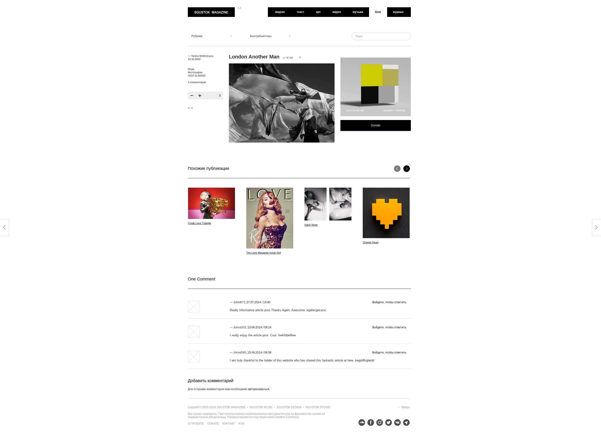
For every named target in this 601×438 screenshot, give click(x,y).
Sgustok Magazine (200, 9)
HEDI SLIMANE (197, 75)
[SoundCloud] (360, 422)
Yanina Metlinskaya (202, 55)
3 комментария (197, 82)
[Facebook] (369, 422)
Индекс (280, 12)
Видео (336, 12)
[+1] (200, 96)
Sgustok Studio (317, 407)
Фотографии (195, 72)
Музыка (358, 12)
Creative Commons (286, 417)
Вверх (406, 407)
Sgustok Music (261, 407)
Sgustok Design (289, 407)
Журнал (398, 12)
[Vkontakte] (396, 422)
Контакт (228, 423)
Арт (318, 12)
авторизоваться (258, 389)
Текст (300, 12)
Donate (375, 125)
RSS (241, 423)
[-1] (192, 96)
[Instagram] (378, 422)
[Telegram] (405, 422)
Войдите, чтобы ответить (389, 302)
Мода (191, 69)
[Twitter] (387, 422)
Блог (378, 12)
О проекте (196, 423)
